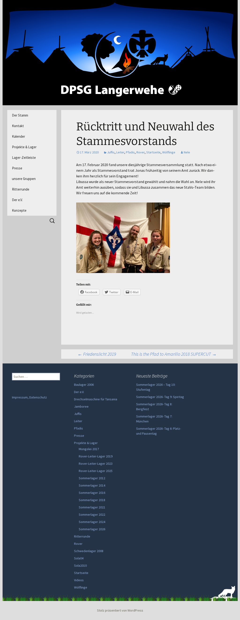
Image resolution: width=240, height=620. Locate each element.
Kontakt (18, 126)
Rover (140, 152)
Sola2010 (80, 565)
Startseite (153, 152)
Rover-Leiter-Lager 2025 (95, 471)
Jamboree (81, 406)
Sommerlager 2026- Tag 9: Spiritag (160, 397)
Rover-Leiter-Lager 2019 (95, 456)
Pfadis (130, 152)
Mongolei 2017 (89, 449)
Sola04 (78, 558)
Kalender (18, 136)
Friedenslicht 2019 (97, 354)
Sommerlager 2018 (92, 500)
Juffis (111, 152)
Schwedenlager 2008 (88, 551)
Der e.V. (17, 200)
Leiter (120, 152)
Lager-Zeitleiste (24, 157)
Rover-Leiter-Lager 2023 (95, 463)
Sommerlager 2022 (92, 514)
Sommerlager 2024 (92, 522)
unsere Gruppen (24, 178)
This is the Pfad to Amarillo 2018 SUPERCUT (174, 354)
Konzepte (19, 210)
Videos (79, 580)
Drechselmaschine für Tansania (95, 399)
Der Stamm (20, 115)
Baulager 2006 (84, 384)
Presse (17, 168)
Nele (187, 152)
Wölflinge (168, 152)
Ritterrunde (20, 189)
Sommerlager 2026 (92, 529)
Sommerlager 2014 (92, 485)
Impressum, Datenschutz (29, 397)
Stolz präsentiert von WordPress (120, 610)
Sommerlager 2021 (92, 507)
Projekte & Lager (24, 147)
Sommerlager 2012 (92, 478)
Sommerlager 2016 (92, 493)
